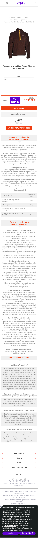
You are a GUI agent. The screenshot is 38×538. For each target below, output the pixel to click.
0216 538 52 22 (21, 481)
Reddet (18, 510)
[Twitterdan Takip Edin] (12, 478)
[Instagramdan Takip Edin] (21, 478)
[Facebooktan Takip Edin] (17, 478)
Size (18, 76)
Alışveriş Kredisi (19, 122)
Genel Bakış (19, 119)
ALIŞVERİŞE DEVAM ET (19, 114)
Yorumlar (19, 120)
